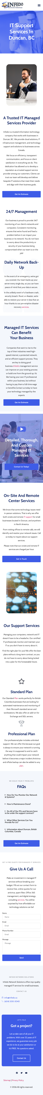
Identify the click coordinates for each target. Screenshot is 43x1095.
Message (5, 939)
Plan (16, 698)
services (25, 307)
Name (4, 913)
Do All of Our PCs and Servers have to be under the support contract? (21, 812)
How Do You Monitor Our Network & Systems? (21, 796)
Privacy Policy (18, 1080)
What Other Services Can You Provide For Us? (19, 821)
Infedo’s (16, 366)
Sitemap (7, 1080)
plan (21, 765)
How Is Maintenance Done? (19, 804)
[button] (39, 5)
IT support (28, 517)
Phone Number (7, 931)
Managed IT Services (31, 862)
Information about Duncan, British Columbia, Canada (21, 830)
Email (4, 922)
